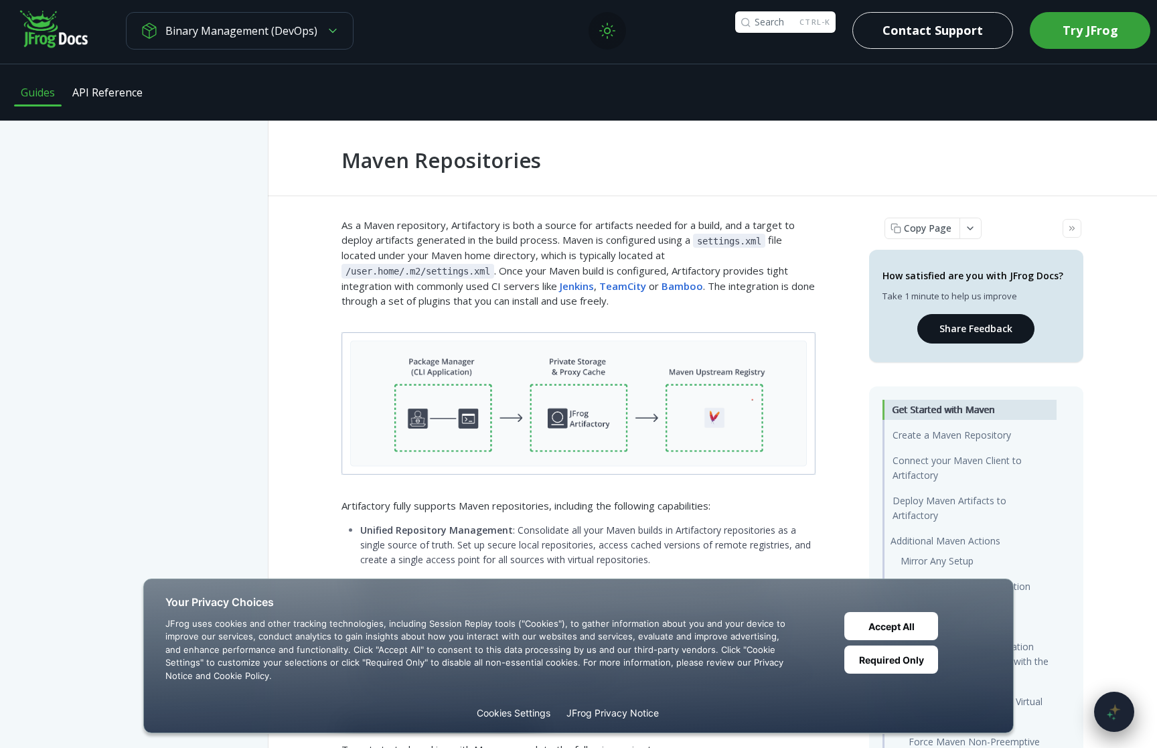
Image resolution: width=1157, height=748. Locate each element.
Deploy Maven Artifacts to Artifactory (949, 508)
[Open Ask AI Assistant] (1114, 712)
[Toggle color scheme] (607, 31)
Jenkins (577, 286)
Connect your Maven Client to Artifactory (957, 467)
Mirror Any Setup (937, 560)
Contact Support (932, 30)
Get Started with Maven (944, 409)
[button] (578, 401)
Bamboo (682, 286)
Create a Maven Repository (952, 435)
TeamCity (622, 286)
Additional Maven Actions (945, 540)
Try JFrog (1090, 30)
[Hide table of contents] (1072, 228)
